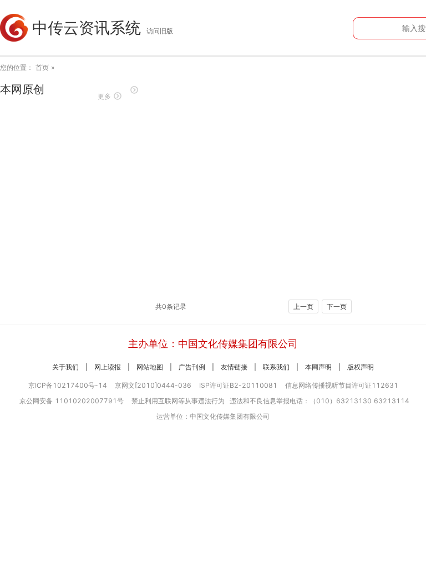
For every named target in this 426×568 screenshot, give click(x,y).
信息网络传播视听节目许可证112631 (341, 385)
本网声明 (318, 367)
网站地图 (149, 367)
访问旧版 (159, 31)
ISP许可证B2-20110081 (238, 385)
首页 (42, 67)
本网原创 (22, 89)
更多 (104, 96)
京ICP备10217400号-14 (67, 385)
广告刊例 (192, 367)
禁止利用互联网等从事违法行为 (178, 401)
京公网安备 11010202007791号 (71, 401)
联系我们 (276, 367)
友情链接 (234, 367)
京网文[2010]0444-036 (153, 385)
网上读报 (107, 367)
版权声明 (360, 367)
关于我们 (65, 367)
